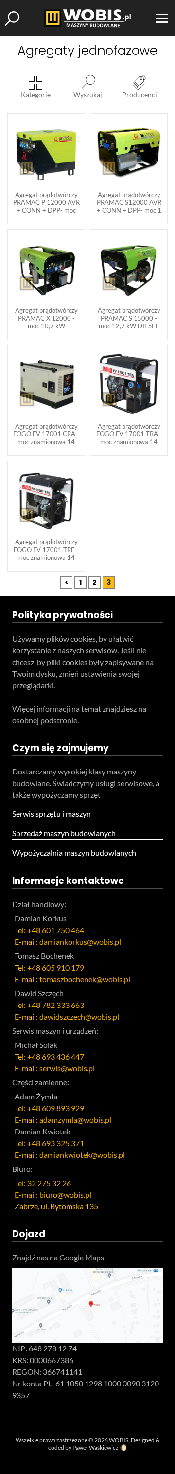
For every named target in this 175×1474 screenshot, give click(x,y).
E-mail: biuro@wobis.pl (53, 1194)
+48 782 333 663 (55, 1004)
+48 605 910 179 (55, 967)
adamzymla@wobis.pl (75, 1119)
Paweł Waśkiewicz (95, 1447)
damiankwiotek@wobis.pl (82, 1154)
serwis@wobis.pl (67, 1068)
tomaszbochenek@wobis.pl (84, 979)
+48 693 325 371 (55, 1143)
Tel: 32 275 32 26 (43, 1182)
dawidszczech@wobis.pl (79, 1016)
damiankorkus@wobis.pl (80, 941)
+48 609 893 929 (55, 1108)
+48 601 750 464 (55, 930)
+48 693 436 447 (55, 1056)
